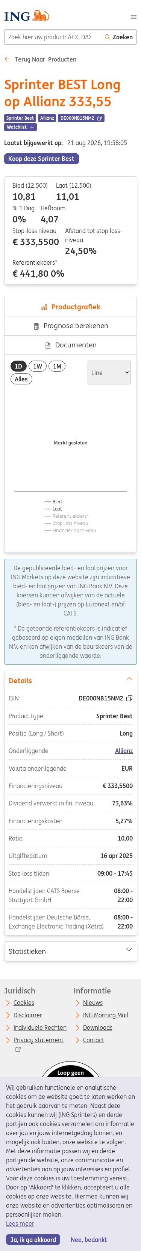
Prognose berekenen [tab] (74, 325)
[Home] (26, 16)
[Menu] (134, 16)
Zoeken (123, 37)
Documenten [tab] (74, 344)
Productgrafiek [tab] (74, 306)
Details (20, 680)
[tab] (19, 366)
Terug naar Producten (45, 59)
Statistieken (26, 950)
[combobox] (53, 37)
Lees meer (20, 1223)
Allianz (124, 750)
